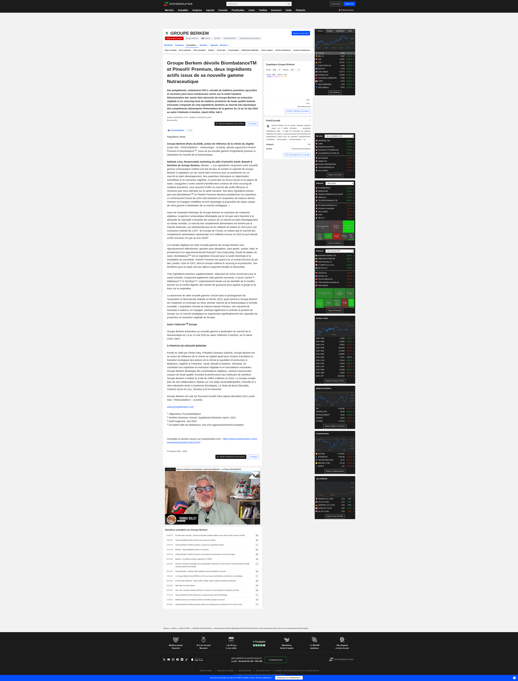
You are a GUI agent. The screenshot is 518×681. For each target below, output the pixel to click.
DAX (320, 62)
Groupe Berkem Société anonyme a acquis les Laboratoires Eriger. (199, 545)
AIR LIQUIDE (323, 158)
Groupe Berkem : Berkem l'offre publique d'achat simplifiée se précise (200, 571)
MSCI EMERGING (324, 84)
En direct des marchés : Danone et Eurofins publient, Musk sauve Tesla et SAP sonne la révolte (210, 535)
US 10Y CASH (323, 502)
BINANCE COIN (324, 463)
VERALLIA (322, 197)
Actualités (183, 10)
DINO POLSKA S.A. (325, 262)
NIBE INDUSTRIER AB (326, 259)
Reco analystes (185, 50)
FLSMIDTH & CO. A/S (326, 265)
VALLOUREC (323, 171)
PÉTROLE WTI (321, 412)
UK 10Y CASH (323, 511)
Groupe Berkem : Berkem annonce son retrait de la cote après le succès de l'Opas (205, 554)
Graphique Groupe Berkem (280, 64)
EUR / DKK (320, 357)
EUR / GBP (320, 342)
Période (286, 70)
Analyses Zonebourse (301, 50)
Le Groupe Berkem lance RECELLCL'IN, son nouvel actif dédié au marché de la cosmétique (209, 576)
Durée (268, 70)
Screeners (276, 10)
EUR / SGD (320, 373)
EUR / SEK (320, 351)
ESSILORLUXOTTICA (326, 147)
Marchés (169, 10)
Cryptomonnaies (322, 434)
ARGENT (319, 418)
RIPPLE (321, 466)
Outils (289, 10)
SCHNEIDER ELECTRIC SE (328, 153)
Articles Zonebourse (283, 50)
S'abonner (349, 4)
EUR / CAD (320, 360)
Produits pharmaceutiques (301, 149)
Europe (330, 31)
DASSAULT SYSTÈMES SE (328, 150)
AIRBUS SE (322, 161)
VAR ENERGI (323, 285)
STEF (320, 215)
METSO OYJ (322, 268)
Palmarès (300, 10)
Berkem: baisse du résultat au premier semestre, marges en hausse (200, 600)
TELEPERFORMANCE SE (328, 200)
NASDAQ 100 (323, 75)
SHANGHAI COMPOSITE (327, 78)
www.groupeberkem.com (180, 407)
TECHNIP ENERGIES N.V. (328, 205)
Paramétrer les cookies (225, 671)
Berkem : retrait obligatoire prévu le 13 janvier (192, 550)
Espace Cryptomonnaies (335, 471)
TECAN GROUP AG (325, 279)
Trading (263, 10)
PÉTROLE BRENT (323, 415)
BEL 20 (321, 56)
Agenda (210, 10)
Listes (252, 10)
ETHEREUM (322, 457)
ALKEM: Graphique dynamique (297, 111)
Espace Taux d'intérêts (335, 516)
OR (317, 408)
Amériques (340, 31)
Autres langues (267, 50)
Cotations (179, 45)
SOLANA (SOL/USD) (325, 460)
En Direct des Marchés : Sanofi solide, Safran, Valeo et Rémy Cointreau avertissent (205, 581)
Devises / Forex (322, 318)
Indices (320, 31)
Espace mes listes (335, 175)
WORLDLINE (323, 191)
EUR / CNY (320, 367)
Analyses (197, 10)
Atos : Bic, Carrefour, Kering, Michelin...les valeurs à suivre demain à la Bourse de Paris (207, 590)
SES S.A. (321, 218)
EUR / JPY (320, 376)
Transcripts (221, 50)
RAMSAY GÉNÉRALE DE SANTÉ (330, 194)
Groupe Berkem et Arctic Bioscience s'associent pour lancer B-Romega (201, 595)
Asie (350, 31)
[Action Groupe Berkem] (190, 130)
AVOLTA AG (322, 273)
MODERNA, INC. (324, 141)
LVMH (320, 144)
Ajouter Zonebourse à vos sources (231, 124)
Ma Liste (319, 136)
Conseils (222, 10)
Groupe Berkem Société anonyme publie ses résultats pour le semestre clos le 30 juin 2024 (208, 604)
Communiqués (233, 50)
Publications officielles (250, 50)
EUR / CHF (320, 345)
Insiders (211, 50)
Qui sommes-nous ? (263, 671)
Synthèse (168, 45)
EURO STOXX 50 (324, 66)
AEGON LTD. (323, 276)
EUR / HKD (320, 370)
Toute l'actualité (171, 50)
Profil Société (273, 120)
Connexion (336, 4)
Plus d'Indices (335, 92)
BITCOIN (321, 454)
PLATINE (319, 421)
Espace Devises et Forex (335, 381)
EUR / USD (320, 338)
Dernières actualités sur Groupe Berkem (186, 530)
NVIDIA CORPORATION (327, 164)
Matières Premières (323, 388)
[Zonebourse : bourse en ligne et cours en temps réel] (177, 4)
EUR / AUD (320, 363)
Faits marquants (199, 50)
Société (203, 45)
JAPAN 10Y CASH (325, 508)
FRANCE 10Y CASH (325, 499)
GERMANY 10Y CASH (326, 505)
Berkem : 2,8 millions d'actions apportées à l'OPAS (193, 559)
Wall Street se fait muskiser (185, 585)
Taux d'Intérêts (321, 479)
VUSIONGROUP (324, 188)
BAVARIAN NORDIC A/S (327, 256)
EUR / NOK (320, 354)
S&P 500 (321, 69)
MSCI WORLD (323, 87)
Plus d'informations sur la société (297, 155)
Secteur (224, 45)
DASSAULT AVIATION (326, 209)
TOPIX (320, 81)
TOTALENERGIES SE (326, 167)
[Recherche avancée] (289, 4)
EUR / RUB (320, 348)
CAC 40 (321, 53)
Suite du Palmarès (335, 243)
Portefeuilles (238, 10)
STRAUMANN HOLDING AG (328, 282)
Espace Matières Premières (335, 426)
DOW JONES (323, 72)
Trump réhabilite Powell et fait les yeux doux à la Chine (195, 540)
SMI (319, 59)
